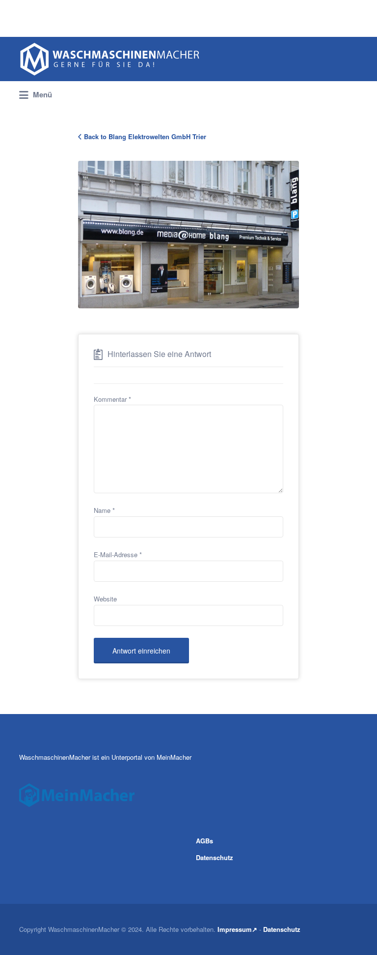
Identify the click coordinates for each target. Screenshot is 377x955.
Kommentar (112, 399)
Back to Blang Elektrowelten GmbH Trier (145, 136)
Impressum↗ (237, 929)
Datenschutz (214, 857)
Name (104, 510)
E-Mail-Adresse (118, 554)
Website (105, 598)
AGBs (204, 840)
